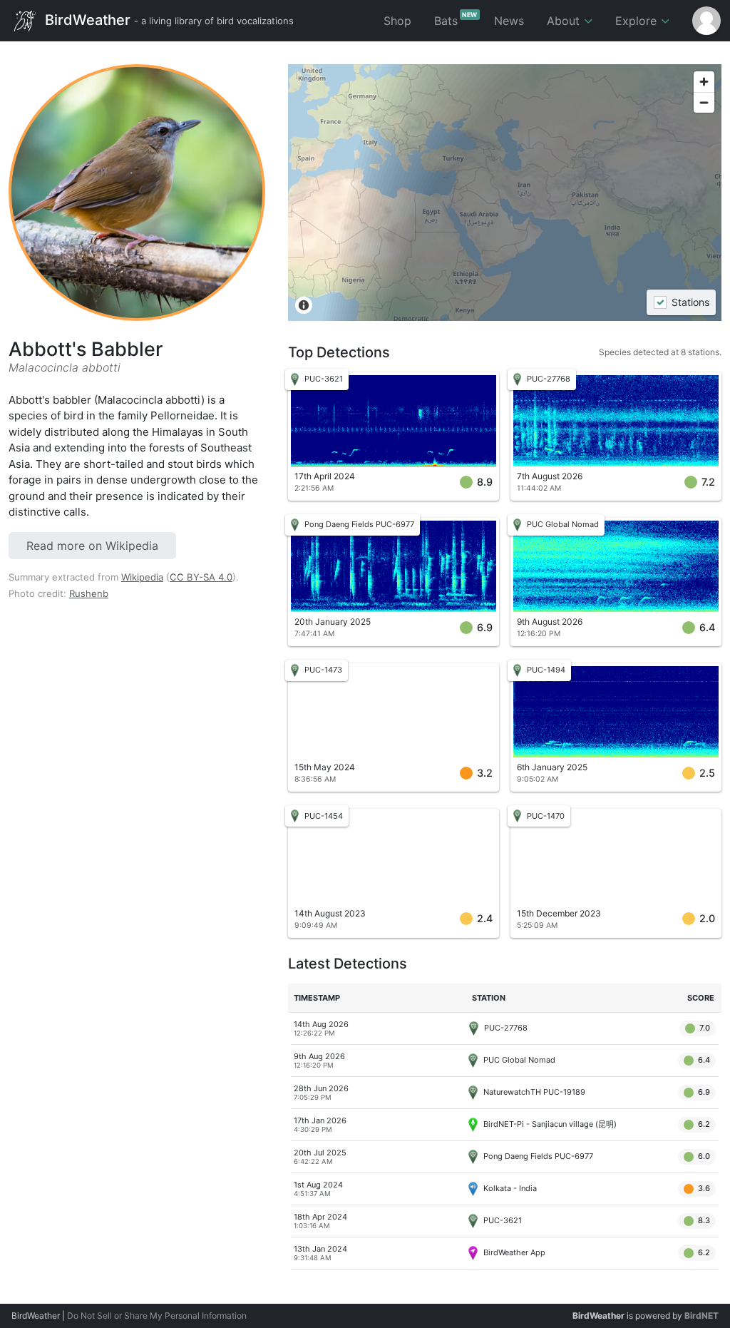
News (509, 21)
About (565, 21)
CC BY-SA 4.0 (201, 577)
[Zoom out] (704, 102)
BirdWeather (167, 19)
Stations (690, 303)
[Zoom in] (704, 81)
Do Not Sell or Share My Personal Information (157, 1315)
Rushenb (88, 593)
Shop (397, 21)
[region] (504, 192)
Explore (637, 21)
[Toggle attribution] (303, 305)
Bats (456, 19)
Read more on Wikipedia (92, 545)
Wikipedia (142, 577)
